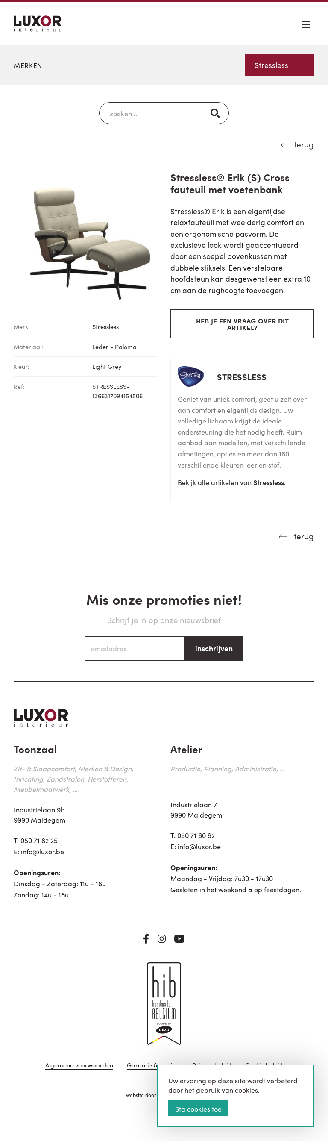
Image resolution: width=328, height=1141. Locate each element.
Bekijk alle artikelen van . (232, 482)
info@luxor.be (42, 851)
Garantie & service (153, 1065)
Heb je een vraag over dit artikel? (242, 324)
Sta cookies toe (198, 1108)
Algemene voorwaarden (79, 1065)
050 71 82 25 (39, 840)
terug (304, 144)
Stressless (271, 64)
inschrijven (214, 648)
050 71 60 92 (196, 835)
